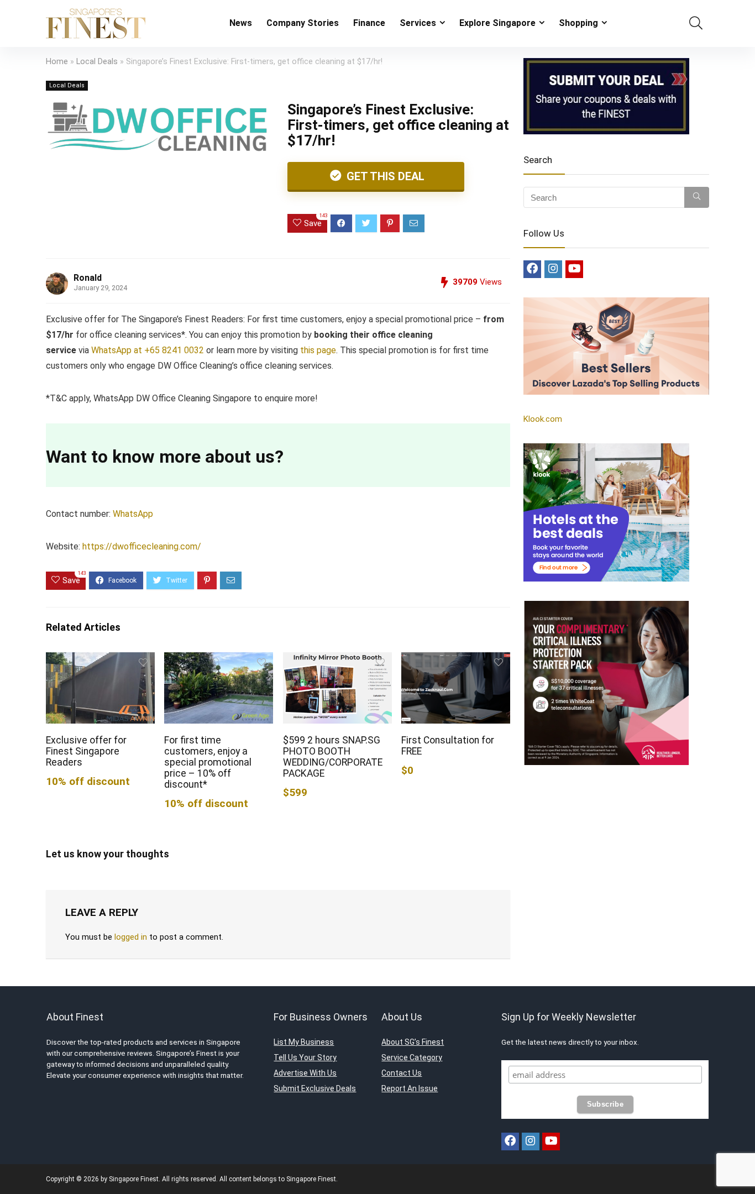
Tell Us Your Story (305, 1057)
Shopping (578, 23)
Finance (369, 23)
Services (418, 23)
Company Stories (302, 23)
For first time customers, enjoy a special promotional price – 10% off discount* (207, 762)
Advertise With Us (305, 1073)
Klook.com (542, 419)
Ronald (88, 278)
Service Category (411, 1057)
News (240, 23)
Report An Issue (409, 1088)
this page (318, 350)
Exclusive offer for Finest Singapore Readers (86, 751)
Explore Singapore (497, 23)
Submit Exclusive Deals (315, 1088)
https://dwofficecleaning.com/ (141, 546)
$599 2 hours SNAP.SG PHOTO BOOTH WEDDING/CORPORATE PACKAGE (332, 757)
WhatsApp (133, 514)
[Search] (696, 197)
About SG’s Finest (412, 1042)
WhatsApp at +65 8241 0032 (146, 350)
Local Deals (97, 61)
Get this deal (384, 176)
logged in (130, 937)
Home (57, 61)
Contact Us (401, 1073)
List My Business (304, 1042)
